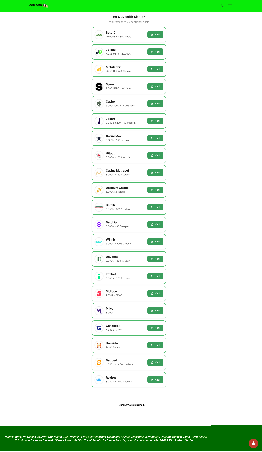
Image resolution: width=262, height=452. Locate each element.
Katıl (157, 34)
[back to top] (253, 443)
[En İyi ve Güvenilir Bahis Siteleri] (38, 5)
